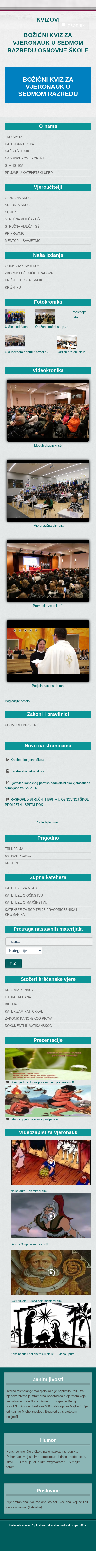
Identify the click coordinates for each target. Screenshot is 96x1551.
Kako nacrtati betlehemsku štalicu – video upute (42, 1354)
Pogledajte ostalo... (18, 701)
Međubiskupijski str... (49, 445)
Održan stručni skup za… (53, 327)
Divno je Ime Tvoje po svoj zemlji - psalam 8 (42, 1082)
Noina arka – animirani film (29, 1191)
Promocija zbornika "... (49, 606)
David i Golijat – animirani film (30, 1244)
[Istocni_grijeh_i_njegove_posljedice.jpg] (48, 1101)
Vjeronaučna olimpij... (49, 525)
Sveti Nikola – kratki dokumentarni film (36, 1301)
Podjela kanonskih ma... (49, 686)
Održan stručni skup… (73, 352)
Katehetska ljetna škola (27, 760)
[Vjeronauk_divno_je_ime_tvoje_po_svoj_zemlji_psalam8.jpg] (48, 1064)
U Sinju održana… (18, 327)
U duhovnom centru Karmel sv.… (28, 352)
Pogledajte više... (48, 822)
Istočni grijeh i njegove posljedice (34, 1119)
